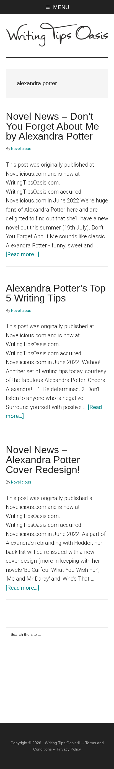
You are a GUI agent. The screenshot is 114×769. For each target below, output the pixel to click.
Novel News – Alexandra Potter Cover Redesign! (43, 459)
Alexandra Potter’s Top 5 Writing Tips (56, 293)
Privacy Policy (69, 749)
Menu (61, 7)
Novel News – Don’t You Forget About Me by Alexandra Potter (52, 126)
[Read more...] (22, 254)
